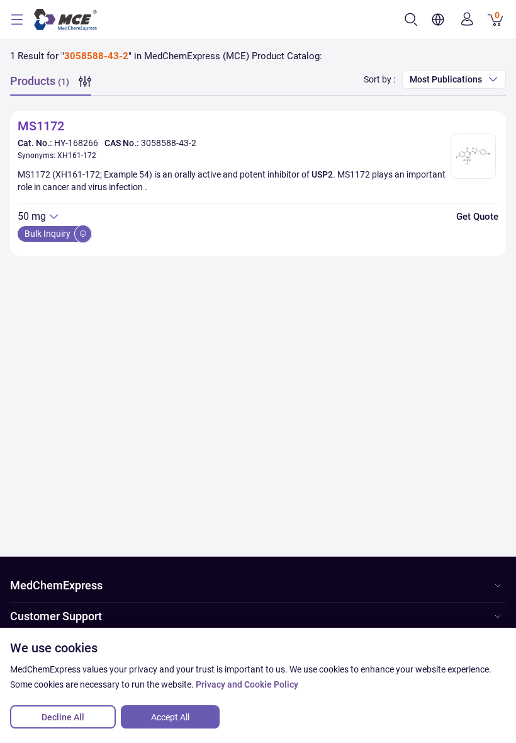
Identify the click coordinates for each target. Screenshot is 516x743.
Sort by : (379, 79)
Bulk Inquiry (48, 234)
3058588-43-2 (168, 143)
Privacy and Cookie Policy (247, 684)
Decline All (63, 717)
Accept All (170, 717)
